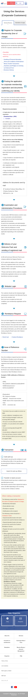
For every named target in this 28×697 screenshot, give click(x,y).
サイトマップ (4, 680)
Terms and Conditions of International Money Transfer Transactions (14, 62)
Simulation (7, 647)
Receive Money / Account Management (21, 649)
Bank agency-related (6, 670)
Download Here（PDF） (10, 116)
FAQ (7, 621)
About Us (7, 635)
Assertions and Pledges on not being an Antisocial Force (13, 67)
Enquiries (20, 621)
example (7, 118)
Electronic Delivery (9, 70)
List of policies (4, 665)
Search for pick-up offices (14, 471)
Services (21, 635)
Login (20, 3)
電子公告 (3, 675)
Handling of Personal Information (12, 59)
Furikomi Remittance (17, 337)
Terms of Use (4, 660)
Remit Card (6, 337)
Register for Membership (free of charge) (12, 3)
